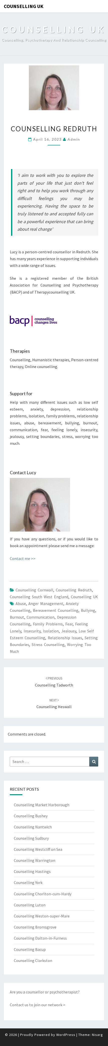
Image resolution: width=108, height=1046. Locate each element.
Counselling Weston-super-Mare (42, 915)
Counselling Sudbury (31, 838)
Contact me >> (22, 558)
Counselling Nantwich (33, 826)
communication (41, 617)
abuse (21, 603)
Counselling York (28, 882)
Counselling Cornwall (34, 589)
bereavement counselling (55, 610)
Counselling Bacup (30, 949)
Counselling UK (23, 6)
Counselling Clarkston (33, 960)
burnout (17, 617)
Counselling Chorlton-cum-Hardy (42, 893)
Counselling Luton (29, 904)
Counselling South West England (39, 596)
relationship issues (65, 637)
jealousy (68, 630)
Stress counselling (48, 644)
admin (74, 139)
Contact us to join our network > (37, 1004)
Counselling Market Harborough (41, 804)
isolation (51, 630)
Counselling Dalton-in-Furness (40, 938)
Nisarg (97, 1034)
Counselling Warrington (34, 860)
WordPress (65, 1034)
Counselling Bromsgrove (35, 927)
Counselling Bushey (30, 815)
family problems (48, 623)
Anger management (45, 603)
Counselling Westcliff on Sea (38, 849)
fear (69, 623)
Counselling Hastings (32, 871)
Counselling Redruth (74, 589)
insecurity (32, 630)
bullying (88, 610)
